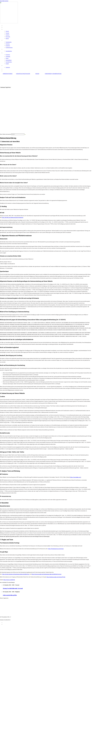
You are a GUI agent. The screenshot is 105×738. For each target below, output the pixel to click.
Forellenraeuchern (9, 47)
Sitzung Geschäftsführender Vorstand (13, 588)
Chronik (7, 31)
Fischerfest (8, 45)
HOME (4, 25)
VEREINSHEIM (6, 65)
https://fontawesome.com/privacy (56, 548)
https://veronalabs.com (75, 477)
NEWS (4, 27)
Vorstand (7, 33)
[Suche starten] (25, 134)
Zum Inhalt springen (4, 0)
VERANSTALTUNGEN (8, 40)
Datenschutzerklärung (7, 622)
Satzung (7, 38)
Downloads (8, 36)
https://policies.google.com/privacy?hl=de (55, 577)
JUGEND (5, 49)
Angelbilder (8, 56)
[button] (11, 612)
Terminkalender (9, 42)
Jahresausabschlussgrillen (10, 595)
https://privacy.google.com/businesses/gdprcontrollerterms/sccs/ (46, 574)
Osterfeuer (8, 43)
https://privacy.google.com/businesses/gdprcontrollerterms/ (16, 574)
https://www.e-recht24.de (9, 579)
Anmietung (8, 67)
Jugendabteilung (9, 51)
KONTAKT (5, 70)
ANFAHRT (5, 69)
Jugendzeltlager (9, 60)
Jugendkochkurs (9, 61)
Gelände (7, 63)
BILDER (5, 52)
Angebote (7, 34)
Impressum (5, 624)
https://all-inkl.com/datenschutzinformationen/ (12, 217)
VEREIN (5, 29)
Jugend (7, 58)
